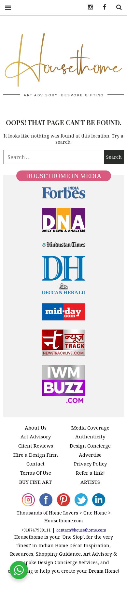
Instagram (87, 7)
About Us (36, 427)
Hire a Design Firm (35, 454)
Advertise (90, 454)
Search (116, 7)
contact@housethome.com (81, 530)
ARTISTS (90, 482)
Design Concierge (90, 445)
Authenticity (90, 436)
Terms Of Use (35, 472)
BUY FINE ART (35, 482)
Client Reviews (35, 445)
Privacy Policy (90, 463)
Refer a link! (90, 472)
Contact (35, 463)
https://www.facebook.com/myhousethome (102, 7)
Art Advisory (36, 436)
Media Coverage (90, 427)
